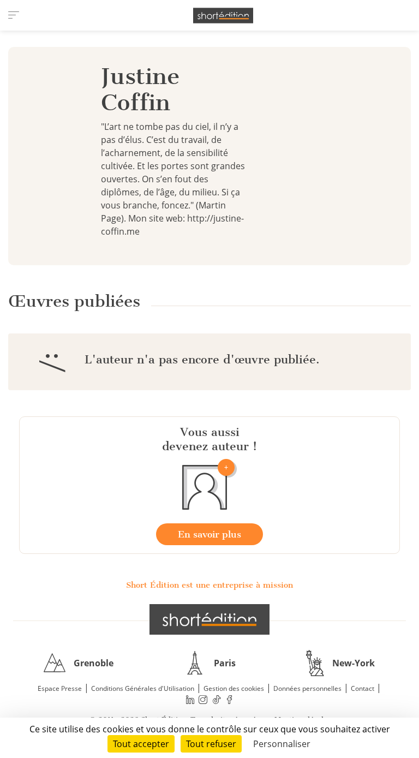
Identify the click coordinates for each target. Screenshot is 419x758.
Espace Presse (60, 688)
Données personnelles (307, 688)
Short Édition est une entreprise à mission (209, 585)
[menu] (13, 15)
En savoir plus (209, 534)
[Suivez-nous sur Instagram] (203, 700)
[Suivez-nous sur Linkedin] (190, 700)
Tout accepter (141, 744)
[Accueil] (223, 15)
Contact (362, 688)
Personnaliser (281, 744)
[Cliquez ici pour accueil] (209, 619)
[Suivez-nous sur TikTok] (216, 700)
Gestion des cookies (233, 688)
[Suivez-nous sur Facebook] (229, 700)
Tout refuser (211, 744)
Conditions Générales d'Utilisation (142, 688)
